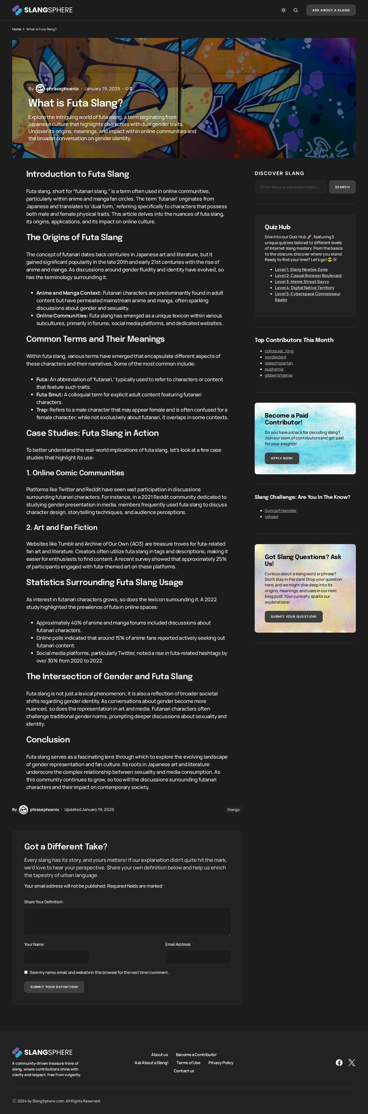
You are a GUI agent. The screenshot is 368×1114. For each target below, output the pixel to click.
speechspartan (279, 363)
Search (342, 187)
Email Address (179, 944)
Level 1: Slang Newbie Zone (301, 269)
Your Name (35, 944)
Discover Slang (279, 173)
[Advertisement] (305, 688)
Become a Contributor (196, 1054)
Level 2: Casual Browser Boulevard (308, 275)
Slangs (233, 809)
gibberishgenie (278, 375)
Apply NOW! (282, 458)
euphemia (274, 369)
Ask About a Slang (331, 10)
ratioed (271, 516)
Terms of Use (188, 1062)
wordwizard (275, 357)
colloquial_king (279, 351)
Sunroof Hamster (281, 510)
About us (159, 1054)
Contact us (184, 1070)
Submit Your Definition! (54, 987)
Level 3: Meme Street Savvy (302, 281)
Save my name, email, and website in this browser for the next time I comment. (99, 972)
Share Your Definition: (43, 902)
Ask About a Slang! (151, 1062)
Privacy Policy (220, 1062)
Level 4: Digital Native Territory (304, 287)
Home (16, 29)
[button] (283, 10)
